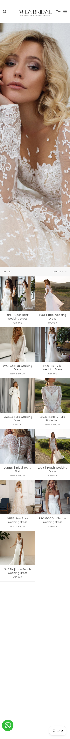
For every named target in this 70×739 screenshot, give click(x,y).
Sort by (58, 271)
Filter (7, 271)
